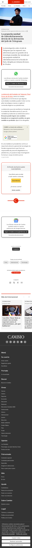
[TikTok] (14, 342)
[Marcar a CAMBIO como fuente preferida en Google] (16, 137)
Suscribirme (16, 180)
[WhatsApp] (25, 342)
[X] (17, 342)
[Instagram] (10, 342)
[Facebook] (7, 342)
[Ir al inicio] (16, 2)
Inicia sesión (16, 190)
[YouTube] (21, 342)
